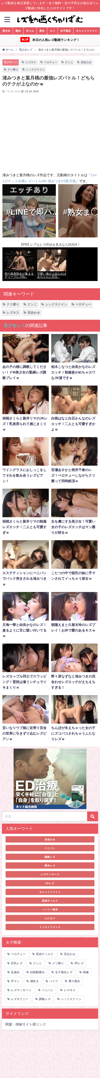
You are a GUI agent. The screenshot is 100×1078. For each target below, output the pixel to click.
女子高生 (65, 30)
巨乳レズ (17, 963)
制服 (86, 972)
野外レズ (50, 865)
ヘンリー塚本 (50, 909)
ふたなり (50, 918)
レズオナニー (19, 999)
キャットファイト (86, 30)
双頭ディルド (50, 900)
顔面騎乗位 (37, 972)
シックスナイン (35, 69)
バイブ (53, 981)
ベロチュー (50, 62)
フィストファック (50, 927)
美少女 (6, 30)
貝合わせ (86, 62)
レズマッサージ (50, 874)
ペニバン (50, 848)
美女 (42, 30)
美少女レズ (10, 62)
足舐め (15, 972)
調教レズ (50, 857)
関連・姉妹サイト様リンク (25, 1024)
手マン (15, 981)
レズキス (30, 62)
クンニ (69, 62)
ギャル (30, 30)
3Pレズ (49, 883)
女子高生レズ (64, 972)
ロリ (52, 30)
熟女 (18, 30)
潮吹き (34, 981)
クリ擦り (13, 69)
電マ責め (74, 981)
